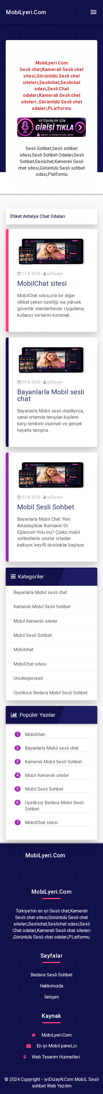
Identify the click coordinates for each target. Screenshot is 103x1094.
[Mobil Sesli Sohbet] (51, 475)
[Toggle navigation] (93, 12)
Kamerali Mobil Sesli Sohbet (41, 606)
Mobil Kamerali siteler (35, 621)
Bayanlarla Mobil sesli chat (40, 592)
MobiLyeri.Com (25, 12)
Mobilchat (23, 649)
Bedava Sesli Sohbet (51, 975)
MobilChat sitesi (29, 664)
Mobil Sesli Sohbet (32, 635)
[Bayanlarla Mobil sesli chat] (51, 359)
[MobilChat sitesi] (51, 251)
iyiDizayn (55, 273)
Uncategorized (28, 678)
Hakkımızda (51, 986)
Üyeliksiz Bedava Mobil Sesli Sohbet (50, 692)
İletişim (51, 997)
